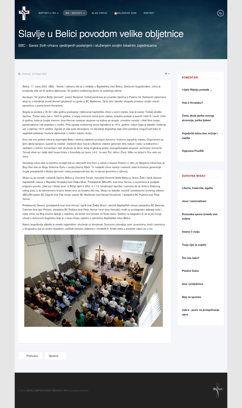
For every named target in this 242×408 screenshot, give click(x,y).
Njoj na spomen (191, 297)
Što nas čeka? (190, 258)
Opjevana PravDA (193, 151)
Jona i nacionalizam (194, 201)
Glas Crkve (99, 12)
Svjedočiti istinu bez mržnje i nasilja (200, 135)
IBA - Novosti (74, 12)
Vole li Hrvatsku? (192, 103)
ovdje (150, 228)
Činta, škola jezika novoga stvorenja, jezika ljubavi (198, 118)
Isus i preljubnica (192, 284)
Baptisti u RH (48, 12)
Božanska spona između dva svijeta (199, 216)
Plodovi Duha (190, 271)
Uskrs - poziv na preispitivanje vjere (200, 312)
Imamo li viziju (191, 232)
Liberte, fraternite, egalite (197, 188)
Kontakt (149, 12)
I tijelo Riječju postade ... (197, 89)
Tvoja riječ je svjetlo (194, 245)
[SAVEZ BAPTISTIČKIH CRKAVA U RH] (24, 13)
